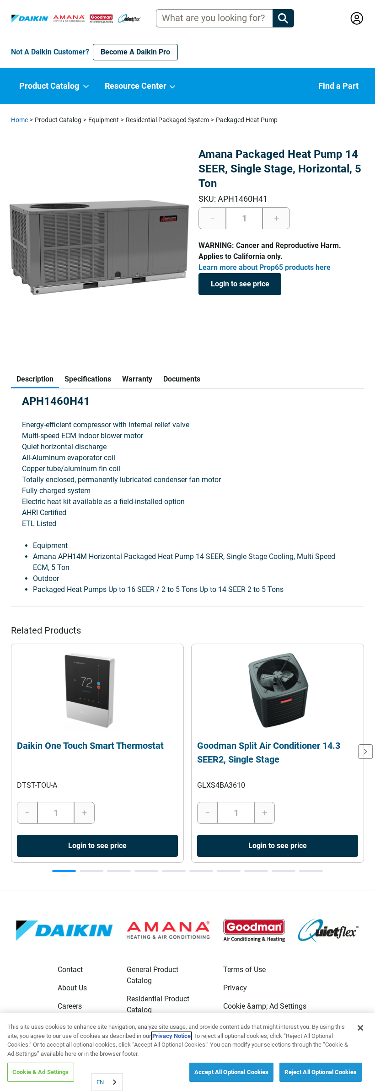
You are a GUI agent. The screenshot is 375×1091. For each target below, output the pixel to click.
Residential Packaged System (167, 120)
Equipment (103, 120)
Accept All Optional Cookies (231, 1072)
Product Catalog (58, 120)
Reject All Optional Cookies (320, 1072)
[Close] (360, 1028)
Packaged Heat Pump (247, 120)
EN (100, 1082)
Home (19, 120)
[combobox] (107, 1082)
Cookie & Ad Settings (40, 1072)
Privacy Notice (171, 1035)
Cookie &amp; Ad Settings (264, 1006)
